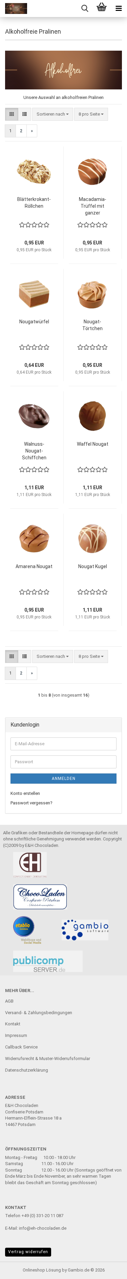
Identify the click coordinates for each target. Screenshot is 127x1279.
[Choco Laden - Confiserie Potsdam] (13, 8)
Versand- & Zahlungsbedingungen (38, 1012)
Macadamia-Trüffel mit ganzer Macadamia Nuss (92, 206)
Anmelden (64, 778)
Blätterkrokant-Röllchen (34, 203)
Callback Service (21, 1047)
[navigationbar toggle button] (118, 8)
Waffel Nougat (92, 444)
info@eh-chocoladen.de (42, 1228)
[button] (11, 114)
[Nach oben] (108, 1269)
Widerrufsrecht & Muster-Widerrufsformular (47, 1058)
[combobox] (52, 114)
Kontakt (12, 1023)
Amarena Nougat (34, 566)
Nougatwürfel (34, 321)
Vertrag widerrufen (28, 1251)
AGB (9, 1001)
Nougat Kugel (92, 566)
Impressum (16, 1035)
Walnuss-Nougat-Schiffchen (34, 450)
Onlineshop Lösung (42, 1270)
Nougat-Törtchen (92, 325)
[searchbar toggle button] (84, 8)
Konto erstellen (25, 793)
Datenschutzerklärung (26, 1070)
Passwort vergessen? (31, 802)
